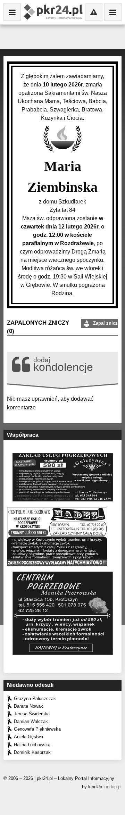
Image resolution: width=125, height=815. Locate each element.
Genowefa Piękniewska (37, 729)
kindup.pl (112, 786)
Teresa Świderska (32, 713)
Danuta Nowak (28, 706)
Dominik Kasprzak (32, 752)
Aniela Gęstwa (28, 736)
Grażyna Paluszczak (35, 698)
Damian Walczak (31, 721)
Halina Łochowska (32, 744)
